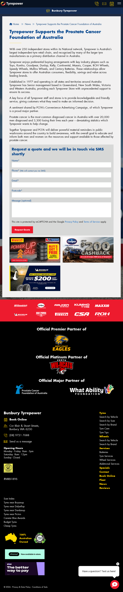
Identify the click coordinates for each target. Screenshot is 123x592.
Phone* (28, 170)
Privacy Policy (71, 221)
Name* (15, 160)
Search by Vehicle (108, 416)
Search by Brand (108, 424)
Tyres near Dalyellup (14, 506)
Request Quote (22, 229)
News (103, 484)
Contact (104, 471)
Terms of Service (92, 221)
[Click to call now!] (97, 3)
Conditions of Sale (40, 587)
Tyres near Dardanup (14, 510)
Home (15, 24)
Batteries (103, 452)
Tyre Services (106, 456)
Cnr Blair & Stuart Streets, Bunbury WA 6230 (24, 427)
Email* (15, 180)
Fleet (102, 480)
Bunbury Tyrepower (64, 10)
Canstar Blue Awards (14, 518)
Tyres (102, 413)
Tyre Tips (103, 432)
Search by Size (107, 420)
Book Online (107, 476)
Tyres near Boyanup (14, 502)
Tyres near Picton (12, 514)
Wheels (104, 436)
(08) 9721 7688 (19, 435)
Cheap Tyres (10, 525)
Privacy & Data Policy (21, 587)
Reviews (104, 488)
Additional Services (109, 463)
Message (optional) (21, 200)
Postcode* (17, 190)
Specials (104, 467)
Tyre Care (104, 428)
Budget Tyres (10, 522)
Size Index (9, 498)
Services (104, 448)
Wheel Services (107, 460)
